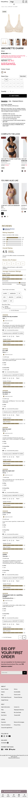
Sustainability (17, 691)
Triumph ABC (17, 715)
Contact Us (16, 707)
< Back (2, 6)
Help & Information (5, 707)
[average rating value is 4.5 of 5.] (5, 53)
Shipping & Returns (17, 101)
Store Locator (17, 694)
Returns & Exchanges (19, 722)
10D (6, 79)
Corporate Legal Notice (6, 727)
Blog (2, 694)
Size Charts (4, 715)
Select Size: (4, 76)
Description (4, 101)
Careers (3, 691)
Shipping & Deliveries (19, 709)
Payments (3, 722)
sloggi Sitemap (4, 700)
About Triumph (4, 689)
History (15, 689)
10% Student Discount (6, 697)
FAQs (2, 709)
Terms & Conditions (5, 724)
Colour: (5, 69)
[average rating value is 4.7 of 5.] (5, 161)
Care (10, 101)
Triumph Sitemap (18, 697)
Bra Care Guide (17, 712)
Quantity (3, 91)
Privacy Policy (17, 724)
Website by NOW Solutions (14, 757)
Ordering (3, 712)
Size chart (23, 76)
